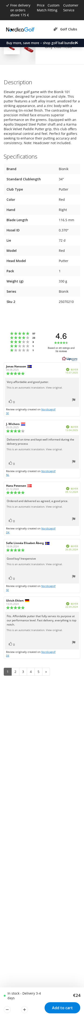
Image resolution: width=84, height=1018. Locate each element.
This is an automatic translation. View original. (35, 387)
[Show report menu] (74, 400)
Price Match (42, 7)
